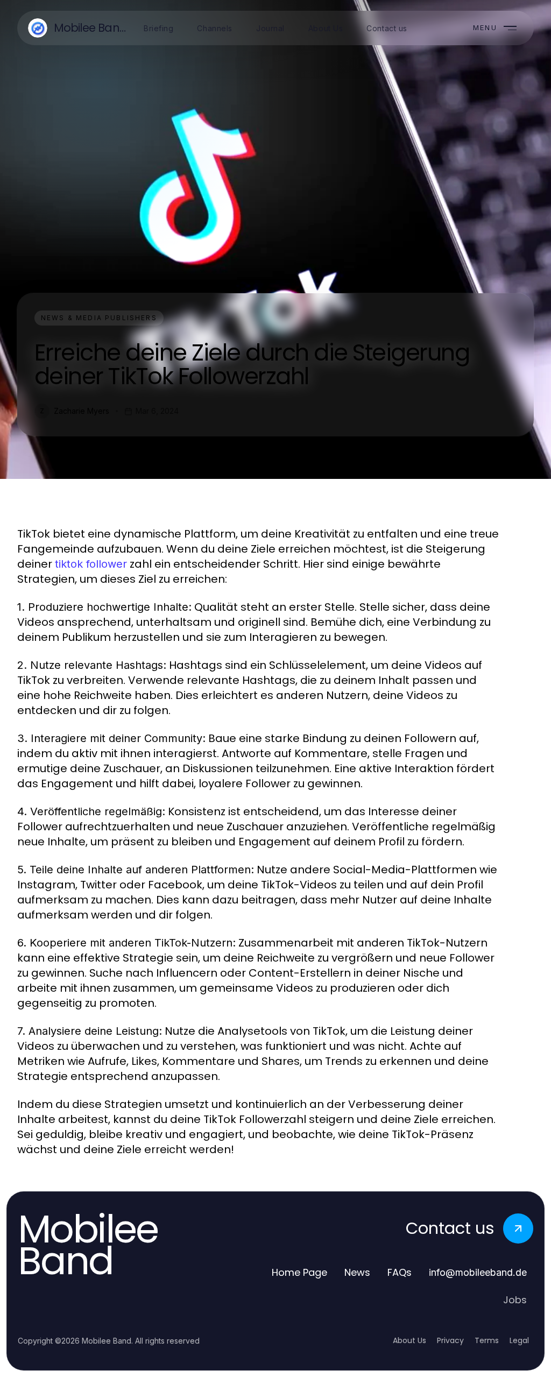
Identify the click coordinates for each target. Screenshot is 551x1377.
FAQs (399, 1272)
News (357, 1272)
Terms (487, 1340)
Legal (519, 1340)
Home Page (299, 1272)
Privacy (450, 1340)
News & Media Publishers (99, 318)
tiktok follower (91, 563)
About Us (409, 1340)
